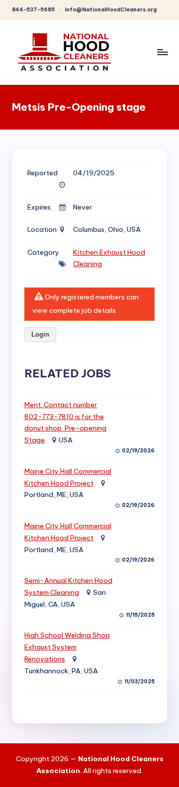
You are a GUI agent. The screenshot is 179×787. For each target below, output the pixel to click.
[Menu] (162, 52)
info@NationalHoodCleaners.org (111, 9)
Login (40, 334)
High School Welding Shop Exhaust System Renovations (67, 647)
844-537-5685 (33, 9)
